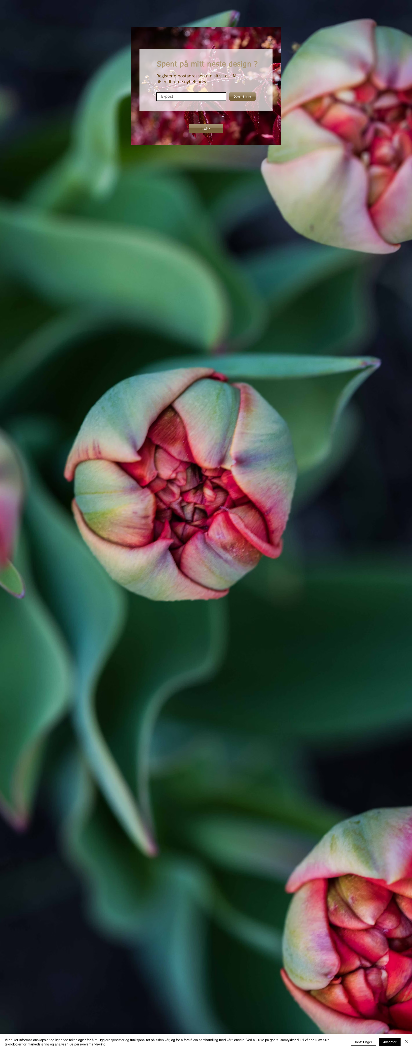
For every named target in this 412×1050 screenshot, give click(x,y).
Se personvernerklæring (87, 1044)
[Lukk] (406, 1042)
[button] (206, 128)
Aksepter (390, 1042)
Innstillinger (363, 1042)
